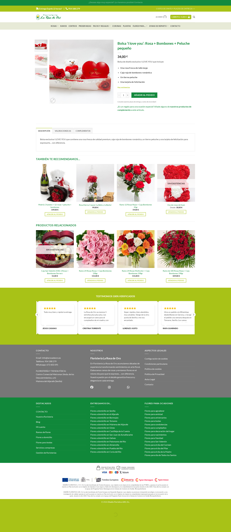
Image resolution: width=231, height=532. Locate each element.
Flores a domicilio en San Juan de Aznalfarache (111, 434)
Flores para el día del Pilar (156, 448)
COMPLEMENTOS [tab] (83, 131)
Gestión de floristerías (46, 452)
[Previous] (54, 71)
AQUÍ (154, 102)
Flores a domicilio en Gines (102, 427)
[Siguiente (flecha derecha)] (10, 519)
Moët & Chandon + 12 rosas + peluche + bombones (54, 205)
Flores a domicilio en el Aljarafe (104, 414)
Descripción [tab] (44, 131)
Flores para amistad (154, 414)
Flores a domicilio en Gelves (103, 438)
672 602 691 (52, 364)
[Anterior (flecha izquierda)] (2, 519)
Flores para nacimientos (156, 434)
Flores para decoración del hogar (159, 431)
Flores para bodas (44, 442)
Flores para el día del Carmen (158, 445)
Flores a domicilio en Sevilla (102, 411)
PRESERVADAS (85, 26)
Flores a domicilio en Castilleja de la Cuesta (110, 431)
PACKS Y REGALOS (101, 26)
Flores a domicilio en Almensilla (104, 445)
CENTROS (73, 26)
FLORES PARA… (139, 26)
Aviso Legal (150, 379)
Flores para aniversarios (156, 417)
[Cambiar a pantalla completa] (10, 508)
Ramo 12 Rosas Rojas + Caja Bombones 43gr (136, 205)
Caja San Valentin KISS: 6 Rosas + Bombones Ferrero (54, 272)
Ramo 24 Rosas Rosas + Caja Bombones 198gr (95, 272)
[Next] (108, 71)
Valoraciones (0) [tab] (63, 131)
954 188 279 (74, 8)
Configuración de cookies (156, 358)
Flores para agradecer (154, 411)
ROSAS (54, 26)
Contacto (149, 384)
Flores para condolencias (156, 424)
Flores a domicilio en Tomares (103, 421)
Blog (38, 422)
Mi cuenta (40, 427)
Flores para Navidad (154, 438)
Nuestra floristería (44, 416)
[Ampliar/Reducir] (2, 508)
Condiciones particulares (156, 364)
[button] (180, 17)
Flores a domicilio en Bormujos (104, 417)
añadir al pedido (144, 95)
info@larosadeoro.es (51, 358)
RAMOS (63, 26)
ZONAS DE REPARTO (158, 26)
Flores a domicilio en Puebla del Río (106, 448)
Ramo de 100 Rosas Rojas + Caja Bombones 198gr (176, 272)
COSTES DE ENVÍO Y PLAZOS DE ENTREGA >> (175, 9)
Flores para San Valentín (156, 441)
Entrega (50, 8)
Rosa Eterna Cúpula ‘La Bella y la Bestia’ (95, 205)
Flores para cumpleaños (155, 427)
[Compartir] (18, 508)
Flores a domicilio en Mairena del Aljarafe (109, 424)
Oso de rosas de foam (176, 205)
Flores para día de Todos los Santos (160, 455)
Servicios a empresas (45, 447)
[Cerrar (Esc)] (25, 508)
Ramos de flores (43, 432)
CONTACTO (175, 26)
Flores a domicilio (44, 437)
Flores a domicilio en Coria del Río (105, 451)
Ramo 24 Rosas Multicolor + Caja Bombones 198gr (135, 272)
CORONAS (116, 26)
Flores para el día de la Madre (158, 451)
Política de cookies (153, 369)
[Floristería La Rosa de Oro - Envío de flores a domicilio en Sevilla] (48, 17)
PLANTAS (127, 26)
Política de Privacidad (154, 374)
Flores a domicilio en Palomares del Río (108, 441)
